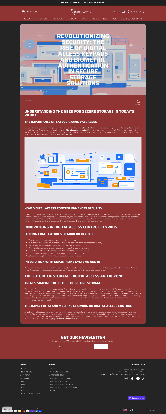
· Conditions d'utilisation (59, 372)
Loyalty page (54, 369)
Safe (84, 19)
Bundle (23, 384)
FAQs (22, 390)
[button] (134, 11)
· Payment (52, 390)
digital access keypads (62, 318)
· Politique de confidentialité (60, 378)
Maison (23, 369)
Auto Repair (25, 375)
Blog (22, 387)
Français (116, 12)
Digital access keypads (76, 130)
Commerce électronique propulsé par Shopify (28, 409)
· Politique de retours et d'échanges (63, 387)
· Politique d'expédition (58, 381)
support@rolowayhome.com (135, 369)
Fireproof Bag (41, 19)
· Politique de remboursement (61, 384)
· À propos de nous (56, 375)
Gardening (24, 378)
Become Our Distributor (30, 393)
